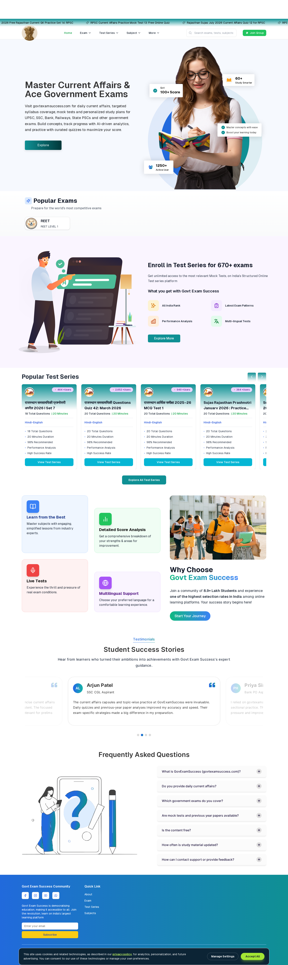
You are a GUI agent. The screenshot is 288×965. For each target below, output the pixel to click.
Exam (83, 32)
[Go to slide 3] (146, 735)
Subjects (90, 913)
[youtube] (45, 895)
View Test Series (49, 462)
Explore (43, 145)
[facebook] (25, 895)
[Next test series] (262, 376)
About (88, 894)
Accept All (252, 956)
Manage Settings (222, 956)
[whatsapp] (55, 895)
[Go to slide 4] (150, 735)
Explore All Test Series (144, 480)
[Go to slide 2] (142, 735)
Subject (132, 32)
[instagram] (35, 895)
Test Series (107, 32)
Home (68, 32)
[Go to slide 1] (138, 735)
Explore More (164, 338)
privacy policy (122, 954)
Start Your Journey (190, 616)
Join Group (257, 32)
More (152, 32)
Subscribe (50, 934)
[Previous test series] (251, 376)
